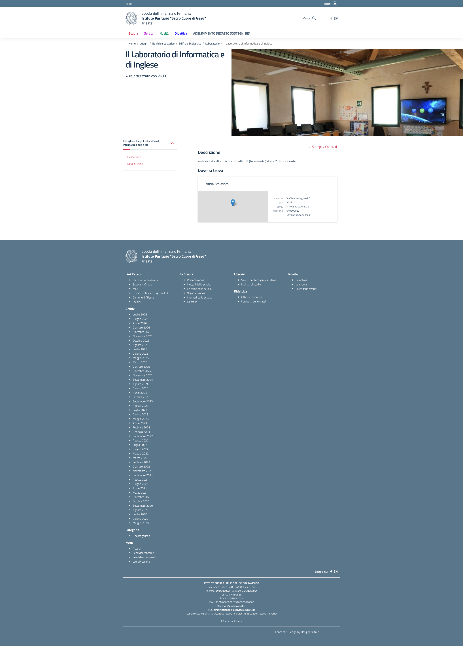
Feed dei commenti (144, 557)
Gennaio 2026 (141, 327)
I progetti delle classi (253, 301)
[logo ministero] (131, 18)
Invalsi (137, 302)
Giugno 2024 (140, 388)
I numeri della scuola (199, 297)
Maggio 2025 (141, 358)
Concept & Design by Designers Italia (297, 632)
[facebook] (331, 18)
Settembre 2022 (143, 436)
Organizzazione (196, 293)
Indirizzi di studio (251, 284)
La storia (192, 302)
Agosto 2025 (140, 345)
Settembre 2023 (143, 401)
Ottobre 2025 (141, 340)
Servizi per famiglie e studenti (259, 280)
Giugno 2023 (140, 414)
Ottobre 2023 (141, 397)
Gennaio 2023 (141, 432)
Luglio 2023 (140, 410)
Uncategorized (141, 536)
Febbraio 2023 (141, 427)
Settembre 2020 (143, 505)
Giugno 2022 (140, 449)
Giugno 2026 (140, 319)
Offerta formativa (251, 297)
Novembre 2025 (142, 336)
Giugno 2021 (140, 484)
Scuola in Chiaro (142, 284)
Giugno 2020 (140, 518)
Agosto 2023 (140, 405)
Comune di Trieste (143, 297)
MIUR (136, 289)
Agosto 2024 (140, 384)
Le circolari (302, 284)
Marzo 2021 (140, 492)
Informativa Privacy (231, 621)
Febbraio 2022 (141, 462)
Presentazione (195, 280)
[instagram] (335, 18)
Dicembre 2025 (142, 332)
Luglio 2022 (140, 445)
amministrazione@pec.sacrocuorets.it (234, 610)
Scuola (133, 33)
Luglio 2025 (140, 349)
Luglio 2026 (140, 314)
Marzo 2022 (140, 458)
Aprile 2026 (140, 323)
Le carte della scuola (199, 289)
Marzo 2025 (140, 362)
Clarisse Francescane (145, 280)
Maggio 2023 (141, 418)
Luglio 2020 (140, 514)
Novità (164, 33)
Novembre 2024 (142, 375)
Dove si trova (135, 163)
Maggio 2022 (141, 453)
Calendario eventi (306, 289)
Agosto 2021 (140, 479)
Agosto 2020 (140, 510)
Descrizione (134, 157)
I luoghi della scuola (199, 284)
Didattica (181, 33)
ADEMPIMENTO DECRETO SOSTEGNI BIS (221, 33)
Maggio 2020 (141, 523)
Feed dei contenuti (144, 553)
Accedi (137, 548)
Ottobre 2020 (141, 501)
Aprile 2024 (140, 392)
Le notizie (301, 280)
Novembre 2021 (142, 471)
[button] (150, 143)
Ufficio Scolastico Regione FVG (151, 293)
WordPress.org (141, 561)
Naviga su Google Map (298, 215)
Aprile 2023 (140, 423)
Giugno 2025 (140, 353)
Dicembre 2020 (142, 497)
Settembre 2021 (143, 475)
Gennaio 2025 (141, 366)
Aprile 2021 (140, 488)
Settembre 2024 (143, 379)
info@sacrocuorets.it (297, 206)
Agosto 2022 (140, 440)
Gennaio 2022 (141, 466)
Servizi (148, 33)
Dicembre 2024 (142, 371)
